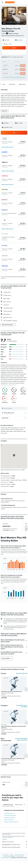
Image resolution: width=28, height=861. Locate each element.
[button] (2, 2)
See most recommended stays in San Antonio (21, 739)
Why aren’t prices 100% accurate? (11, 847)
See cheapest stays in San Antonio (22, 706)
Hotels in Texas (19, 856)
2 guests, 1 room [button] (7, 44)
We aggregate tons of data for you (11, 844)
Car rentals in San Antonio (10, 815)
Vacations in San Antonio (9, 817)
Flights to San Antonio (9, 813)
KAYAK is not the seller (8, 842)
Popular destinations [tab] (20, 804)
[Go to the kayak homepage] (9, 2)
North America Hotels (19, 854)
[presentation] (20, 547)
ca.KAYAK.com (5, 854)
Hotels (11, 854)
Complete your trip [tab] (8, 804)
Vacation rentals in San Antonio (11, 822)
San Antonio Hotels (5, 857)
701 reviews (15, 33)
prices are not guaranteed (7, 837)
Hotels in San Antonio (9, 819)
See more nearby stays (21, 673)
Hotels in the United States (9, 856)
